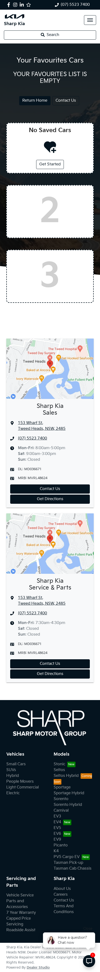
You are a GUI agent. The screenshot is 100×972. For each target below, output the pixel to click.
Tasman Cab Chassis (73, 868)
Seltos (59, 770)
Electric (13, 793)
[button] (90, 20)
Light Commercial (22, 787)
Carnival (61, 810)
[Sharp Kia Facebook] (9, 4)
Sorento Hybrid (68, 804)
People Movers (20, 781)
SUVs (11, 770)
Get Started (50, 164)
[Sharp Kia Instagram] (16, 4)
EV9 (57, 839)
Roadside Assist (20, 930)
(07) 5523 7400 (75, 4)
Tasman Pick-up (68, 862)
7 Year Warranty (21, 912)
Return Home (34, 100)
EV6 (57, 833)
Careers (61, 894)
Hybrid (12, 775)
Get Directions (50, 499)
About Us (62, 889)
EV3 (57, 816)
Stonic (59, 764)
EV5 (57, 828)
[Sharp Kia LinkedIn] (22, 4)
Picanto (61, 845)
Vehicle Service (20, 895)
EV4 (57, 822)
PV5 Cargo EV (67, 857)
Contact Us (66, 100)
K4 (56, 851)
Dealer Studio (38, 967)
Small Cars (16, 764)
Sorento (61, 799)
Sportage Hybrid (69, 793)
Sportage (62, 787)
